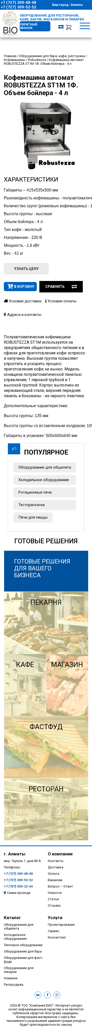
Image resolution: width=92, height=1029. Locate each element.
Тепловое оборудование (23, 945)
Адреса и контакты (23, 314)
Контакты (55, 861)
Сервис (53, 931)
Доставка (55, 867)
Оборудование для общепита (44, 467)
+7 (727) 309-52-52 (18, 7)
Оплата (53, 874)
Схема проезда (18, 893)
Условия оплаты (61, 301)
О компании (60, 853)
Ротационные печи (35, 492)
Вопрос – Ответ (60, 886)
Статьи (53, 899)
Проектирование (61, 925)
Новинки (10, 978)
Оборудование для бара (23, 951)
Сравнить (55, 287)
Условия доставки (24, 301)
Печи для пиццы (33, 517)
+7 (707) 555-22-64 (18, 886)
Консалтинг (57, 937)
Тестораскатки (31, 505)
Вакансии (55, 880)
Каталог (12, 917)
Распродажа (13, 984)
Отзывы (54, 905)
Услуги (55, 917)
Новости (55, 893)
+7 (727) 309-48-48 (18, 2)
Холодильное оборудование (43, 480)
